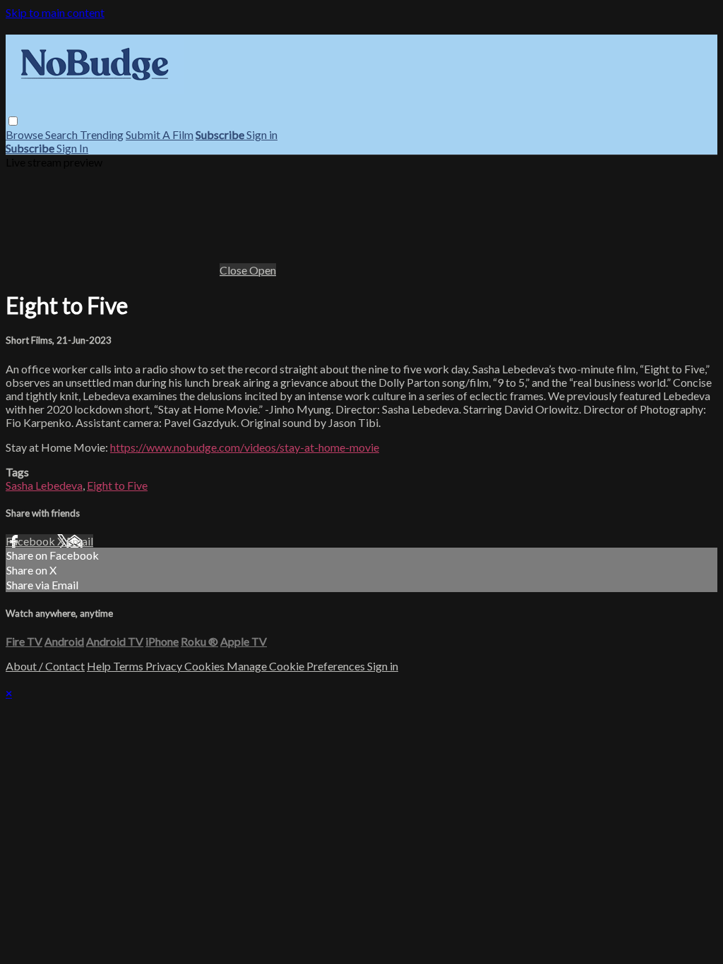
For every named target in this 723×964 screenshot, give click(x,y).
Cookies (205, 666)
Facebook (31, 541)
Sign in (261, 134)
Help (100, 666)
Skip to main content (55, 12)
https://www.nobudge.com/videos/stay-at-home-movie (244, 447)
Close (234, 270)
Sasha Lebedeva (44, 485)
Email (79, 541)
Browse (25, 134)
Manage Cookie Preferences (297, 666)
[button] (13, 121)
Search (62, 134)
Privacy (164, 666)
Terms (129, 666)
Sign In (72, 148)
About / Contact (45, 666)
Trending (102, 134)
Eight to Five (117, 485)
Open (262, 270)
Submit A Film (159, 134)
